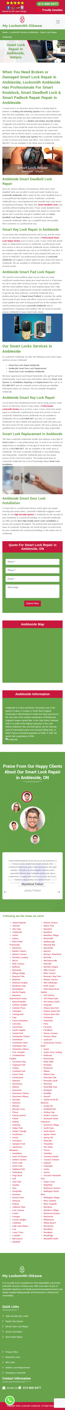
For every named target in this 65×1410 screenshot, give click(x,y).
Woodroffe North (51, 1238)
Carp (14, 1017)
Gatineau (16, 1125)
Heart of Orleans (19, 1156)
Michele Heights (51, 967)
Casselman (17, 1027)
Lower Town (17, 1232)
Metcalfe (47, 963)
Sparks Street (50, 1134)
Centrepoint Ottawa (21, 1036)
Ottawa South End (52, 1011)
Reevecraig (48, 1058)
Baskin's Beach (19, 951)
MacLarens (17, 1238)
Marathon (48, 932)
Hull (14, 1178)
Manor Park (49, 925)
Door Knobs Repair (14, 1337)
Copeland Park (18, 1065)
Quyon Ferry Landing (53, 1052)
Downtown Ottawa (20, 1093)
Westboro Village (51, 1210)
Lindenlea (16, 1223)
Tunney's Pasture (51, 1159)
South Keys (49, 1128)
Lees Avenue (18, 1210)
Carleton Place (18, 1008)
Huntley (15, 1185)
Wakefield (48, 1185)
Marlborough (49, 941)
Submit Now (32, 603)
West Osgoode (50, 1204)
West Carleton (50, 1200)
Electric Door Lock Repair (17, 1326)
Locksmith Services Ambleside (24, 32)
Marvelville (48, 948)
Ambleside (17, 932)
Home (5, 32)
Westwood (48, 1216)
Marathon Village (51, 935)
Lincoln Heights (19, 1219)
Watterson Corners (52, 1188)
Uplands (47, 1162)
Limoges (16, 1216)
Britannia (16, 979)
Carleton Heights (19, 1004)
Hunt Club (16, 1181)
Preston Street (50, 1036)
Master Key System (14, 1321)
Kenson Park (18, 1197)
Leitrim (15, 1213)
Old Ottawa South (51, 1001)
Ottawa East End (51, 1008)
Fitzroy (15, 1112)
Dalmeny (16, 1080)
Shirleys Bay (49, 1112)
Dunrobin (16, 1099)
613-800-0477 (48, 4)
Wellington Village (51, 1197)
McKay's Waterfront (52, 954)
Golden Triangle (19, 1131)
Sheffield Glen (50, 1109)
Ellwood (15, 1106)
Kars (14, 1188)
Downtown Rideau (20, 1096)
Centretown (17, 1039)
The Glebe (48, 1147)
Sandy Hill (48, 1106)
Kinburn (15, 1204)
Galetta (15, 1121)
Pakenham (48, 1020)
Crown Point (17, 1074)
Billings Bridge (18, 973)
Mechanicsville (50, 960)
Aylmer (15, 938)
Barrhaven (16, 948)
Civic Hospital (18, 1052)
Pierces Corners (51, 1033)
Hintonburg (17, 1172)
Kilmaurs (16, 1200)
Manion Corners (51, 922)
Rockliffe (47, 1093)
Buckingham (17, 989)
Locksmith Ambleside (30, 1405)
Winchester (49, 1226)
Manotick (48, 929)
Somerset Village (51, 1125)
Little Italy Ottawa (20, 1226)
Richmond (48, 1068)
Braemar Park (18, 976)
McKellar (47, 957)
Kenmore (16, 1194)
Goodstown (17, 1134)
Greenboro (17, 1140)
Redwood (48, 1055)
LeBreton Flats (18, 1207)
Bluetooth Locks (13, 1357)
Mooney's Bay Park (52, 976)
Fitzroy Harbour (19, 1115)
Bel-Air (15, 960)
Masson (47, 951)
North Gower (49, 986)
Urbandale (48, 1166)
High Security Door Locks (17, 1316)
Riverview (48, 1083)
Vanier (46, 1169)
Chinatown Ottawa (20, 1049)
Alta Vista (16, 929)
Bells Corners (18, 963)
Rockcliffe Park (50, 1087)
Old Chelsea (49, 995)
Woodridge (48, 1235)
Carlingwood (17, 1014)
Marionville (48, 938)
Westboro (48, 1207)
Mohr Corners (50, 973)
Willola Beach (50, 1223)
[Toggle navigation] (58, 22)
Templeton (48, 1144)
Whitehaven (49, 1219)
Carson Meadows (20, 1020)
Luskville (16, 1235)
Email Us (12, 1388)
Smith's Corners (51, 1115)
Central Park (17, 1033)
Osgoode (48, 1004)
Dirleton (15, 1087)
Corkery (15, 1068)
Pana (46, 1023)
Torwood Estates (51, 1156)
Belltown (16, 967)
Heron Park (17, 1166)
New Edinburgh (50, 982)
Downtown (17, 1090)
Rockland (48, 1090)
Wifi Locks (10, 1362)
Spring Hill (48, 1137)
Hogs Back (17, 1175)
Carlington (16, 1011)
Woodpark (48, 1232)
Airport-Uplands (19, 922)
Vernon (47, 1172)
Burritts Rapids (19, 992)
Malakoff (16, 1241)
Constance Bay (19, 1061)
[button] (26, 796)
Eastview (16, 1102)
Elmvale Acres (18, 1109)
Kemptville (17, 1191)
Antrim (15, 935)
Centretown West (20, 1042)
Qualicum (48, 1039)
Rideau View (49, 1074)
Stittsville (48, 1140)
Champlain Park (19, 1046)
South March (49, 1131)
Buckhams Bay (19, 986)
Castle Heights (19, 1030)
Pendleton (48, 1030)
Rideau (47, 1071)
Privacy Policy (12, 1352)
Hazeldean (17, 1153)
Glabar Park (17, 1128)
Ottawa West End (51, 1014)
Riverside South (51, 1080)
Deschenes (17, 1083)
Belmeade (16, 970)
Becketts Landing (20, 957)
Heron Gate (17, 1162)
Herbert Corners (19, 1159)
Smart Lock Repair (14, 1331)
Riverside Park (50, 1077)
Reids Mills (48, 1061)
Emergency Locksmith (15, 1372)
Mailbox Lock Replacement (18, 1367)
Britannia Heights (20, 982)
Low (14, 1229)
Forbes (15, 1118)
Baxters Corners (19, 954)
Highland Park (18, 1169)
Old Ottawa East (51, 998)
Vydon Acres (49, 1181)
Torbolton (48, 1153)
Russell (47, 1096)
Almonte (16, 925)
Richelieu (48, 1065)
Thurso (47, 1150)
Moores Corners (51, 979)
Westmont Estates (52, 1213)
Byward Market (19, 1001)
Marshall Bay (49, 944)
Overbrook (48, 1017)
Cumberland (17, 1077)
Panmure (48, 1027)
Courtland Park (18, 1071)
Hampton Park (18, 1144)
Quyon (46, 1049)
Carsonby (16, 1023)
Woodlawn (48, 1229)
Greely (15, 1137)
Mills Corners (49, 970)
